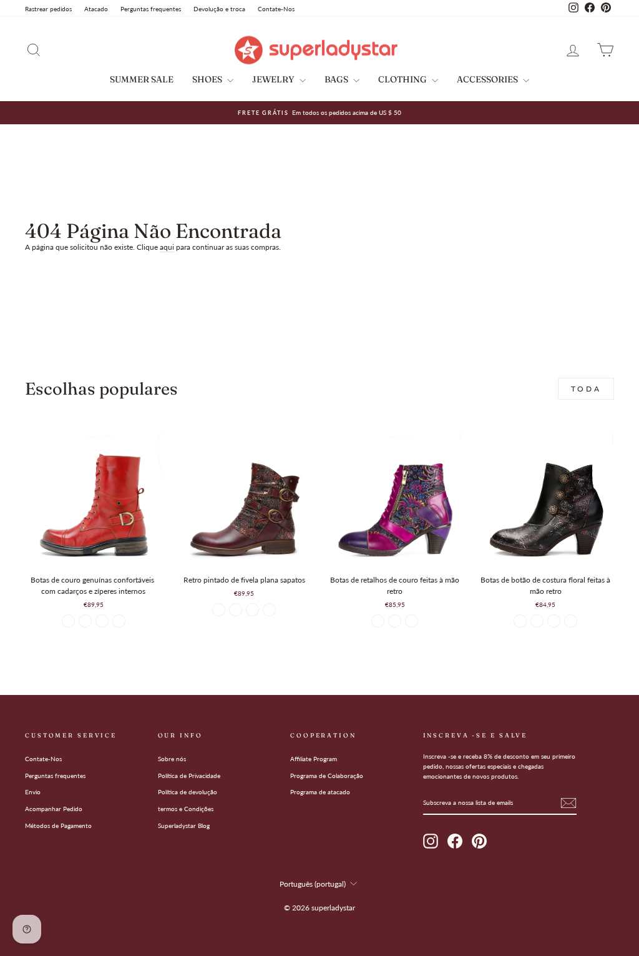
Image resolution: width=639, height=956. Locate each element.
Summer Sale (141, 79)
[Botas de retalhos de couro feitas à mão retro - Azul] (411, 621)
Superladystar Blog (184, 825)
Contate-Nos (276, 8)
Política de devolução (187, 792)
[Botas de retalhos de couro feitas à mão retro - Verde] (395, 621)
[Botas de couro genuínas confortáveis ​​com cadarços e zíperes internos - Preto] (102, 621)
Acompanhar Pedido (53, 808)
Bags (337, 79)
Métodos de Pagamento (58, 825)
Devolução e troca (219, 8)
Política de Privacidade (189, 775)
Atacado (96, 8)
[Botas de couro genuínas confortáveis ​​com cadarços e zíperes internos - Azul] (85, 621)
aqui (167, 247)
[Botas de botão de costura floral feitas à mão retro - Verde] (554, 621)
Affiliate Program (313, 758)
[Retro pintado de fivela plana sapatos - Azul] (269, 610)
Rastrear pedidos (48, 8)
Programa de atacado (320, 792)
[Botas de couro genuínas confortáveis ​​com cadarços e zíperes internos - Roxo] (119, 621)
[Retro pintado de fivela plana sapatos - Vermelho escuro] (219, 610)
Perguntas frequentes (150, 8)
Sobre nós (172, 758)
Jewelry (274, 79)
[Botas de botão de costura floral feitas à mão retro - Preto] (520, 621)
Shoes (208, 79)
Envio (33, 792)
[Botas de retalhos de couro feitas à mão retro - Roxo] (378, 621)
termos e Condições (185, 808)
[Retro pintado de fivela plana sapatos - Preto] (252, 610)
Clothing (403, 79)
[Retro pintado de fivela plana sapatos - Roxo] (235, 610)
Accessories (488, 79)
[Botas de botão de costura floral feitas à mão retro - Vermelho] (571, 621)
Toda (586, 388)
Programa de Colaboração (326, 775)
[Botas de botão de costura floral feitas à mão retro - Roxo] (537, 621)
